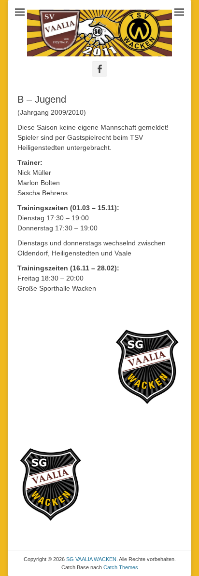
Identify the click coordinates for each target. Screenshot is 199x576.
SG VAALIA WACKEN (91, 559)
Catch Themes (120, 567)
